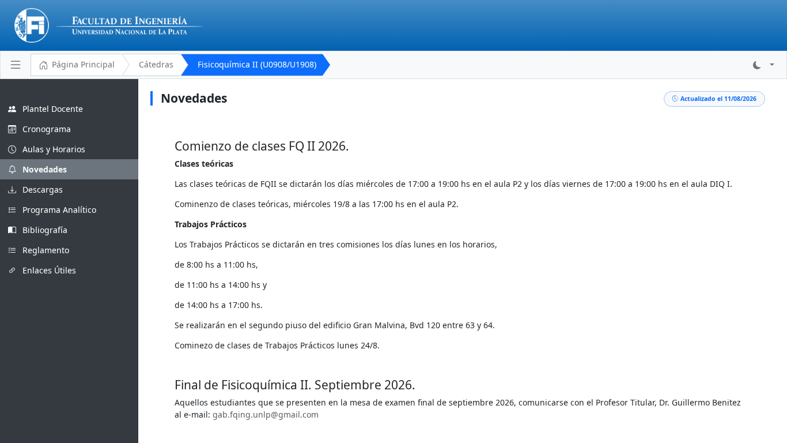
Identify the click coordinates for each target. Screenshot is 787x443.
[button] (763, 65)
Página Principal (83, 64)
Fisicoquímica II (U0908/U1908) (257, 64)
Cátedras (156, 64)
